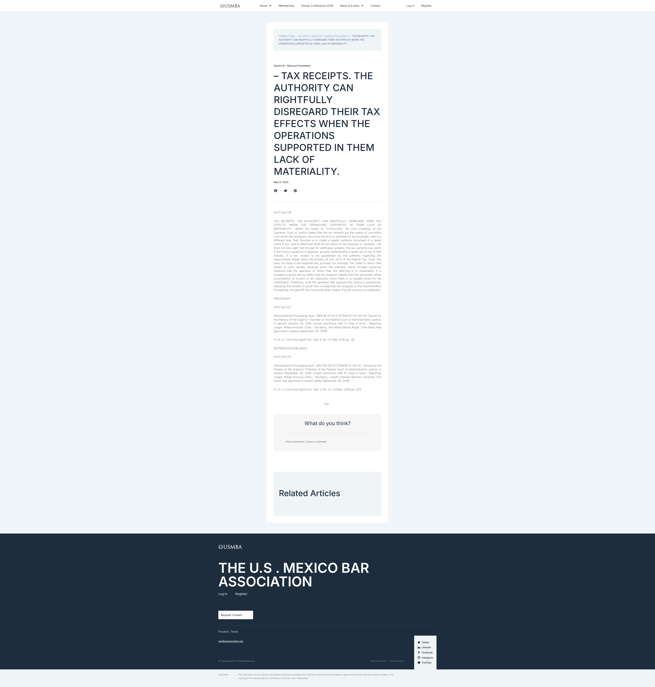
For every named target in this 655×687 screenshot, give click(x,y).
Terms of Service (378, 661)
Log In (410, 5)
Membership (286, 5)
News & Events (349, 5)
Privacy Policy (397, 661)
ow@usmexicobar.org (230, 641)
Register (426, 5)
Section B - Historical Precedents (292, 65)
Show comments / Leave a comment (306, 441)
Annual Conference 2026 (317, 5)
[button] (276, 191)
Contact (375, 5)
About (263, 5)
